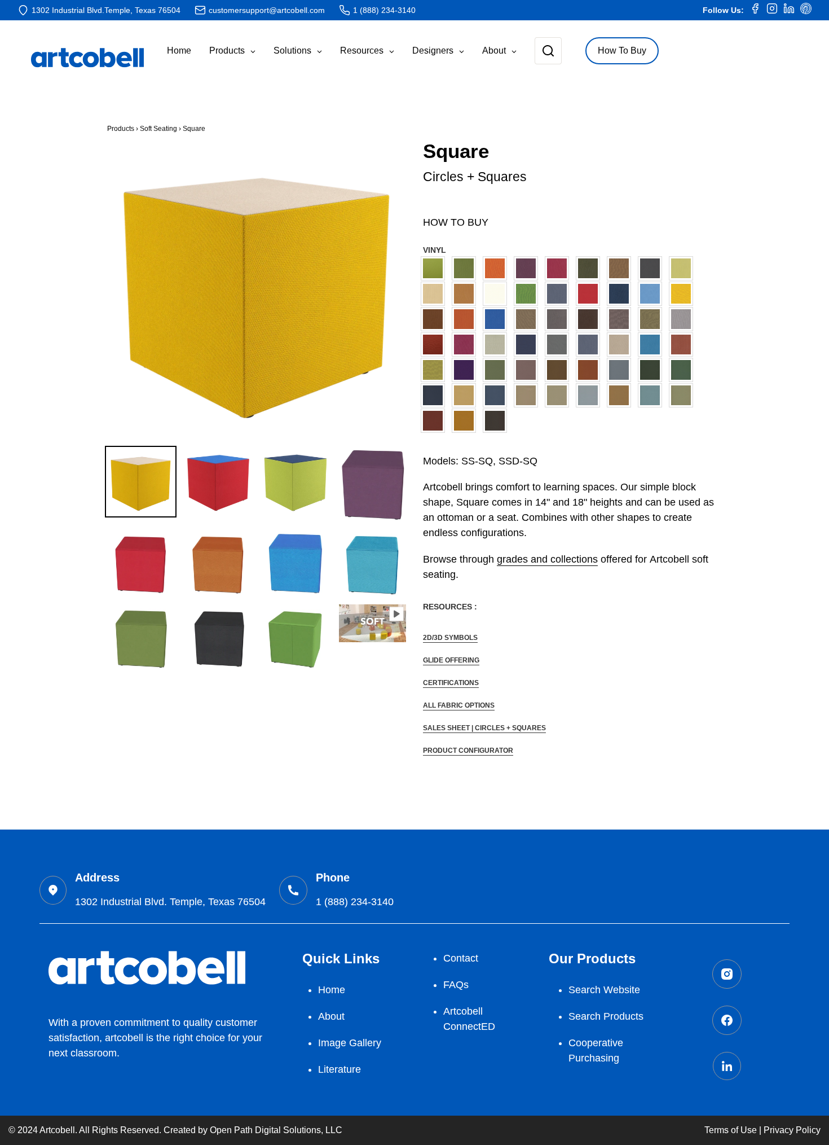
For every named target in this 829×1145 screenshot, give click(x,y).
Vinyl (434, 250)
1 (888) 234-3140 (384, 10)
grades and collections (547, 559)
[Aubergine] (466, 370)
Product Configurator (468, 750)
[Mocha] (590, 319)
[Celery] (683, 268)
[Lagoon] (652, 294)
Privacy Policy (792, 1130)
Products (120, 129)
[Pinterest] (806, 10)
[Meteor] (559, 319)
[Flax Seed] (466, 395)
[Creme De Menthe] (528, 294)
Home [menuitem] (331, 989)
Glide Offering (451, 660)
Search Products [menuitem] (605, 1016)
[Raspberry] (466, 344)
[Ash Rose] (528, 370)
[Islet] (497, 395)
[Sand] (621, 395)
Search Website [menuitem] (604, 989)
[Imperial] (590, 294)
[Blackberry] (528, 268)
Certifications (451, 683)
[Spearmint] (683, 395)
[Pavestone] (559, 395)
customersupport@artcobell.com (267, 10)
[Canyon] (590, 370)
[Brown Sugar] (559, 370)
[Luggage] (435, 319)
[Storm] (590, 344)
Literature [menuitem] (339, 1069)
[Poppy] (435, 344)
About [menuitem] (331, 1016)
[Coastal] (621, 370)
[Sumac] (435, 421)
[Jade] (497, 370)
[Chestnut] (466, 294)
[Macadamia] (528, 395)
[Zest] (435, 370)
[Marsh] (528, 319)
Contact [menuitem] (460, 958)
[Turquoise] (652, 344)
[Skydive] (652, 395)
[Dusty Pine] (683, 370)
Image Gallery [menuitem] (349, 1043)
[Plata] (683, 319)
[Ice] (559, 294)
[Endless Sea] (435, 395)
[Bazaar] (497, 268)
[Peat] (652, 319)
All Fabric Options (459, 705)
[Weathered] (497, 421)
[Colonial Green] (652, 370)
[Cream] (497, 294)
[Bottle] (590, 268)
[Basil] (466, 268)
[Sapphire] (528, 344)
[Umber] (683, 344)
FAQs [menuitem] (456, 984)
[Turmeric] (466, 421)
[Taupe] (621, 344)
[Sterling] (559, 344)
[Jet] (621, 294)
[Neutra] (621, 319)
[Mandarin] (466, 319)
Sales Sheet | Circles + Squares (484, 728)
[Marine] (497, 319)
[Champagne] (435, 294)
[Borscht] (559, 268)
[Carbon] (652, 268)
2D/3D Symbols (450, 638)
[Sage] (497, 344)
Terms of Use (730, 1130)
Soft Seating (158, 129)
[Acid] (435, 268)
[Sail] (590, 395)
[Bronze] (621, 268)
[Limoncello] (683, 294)
